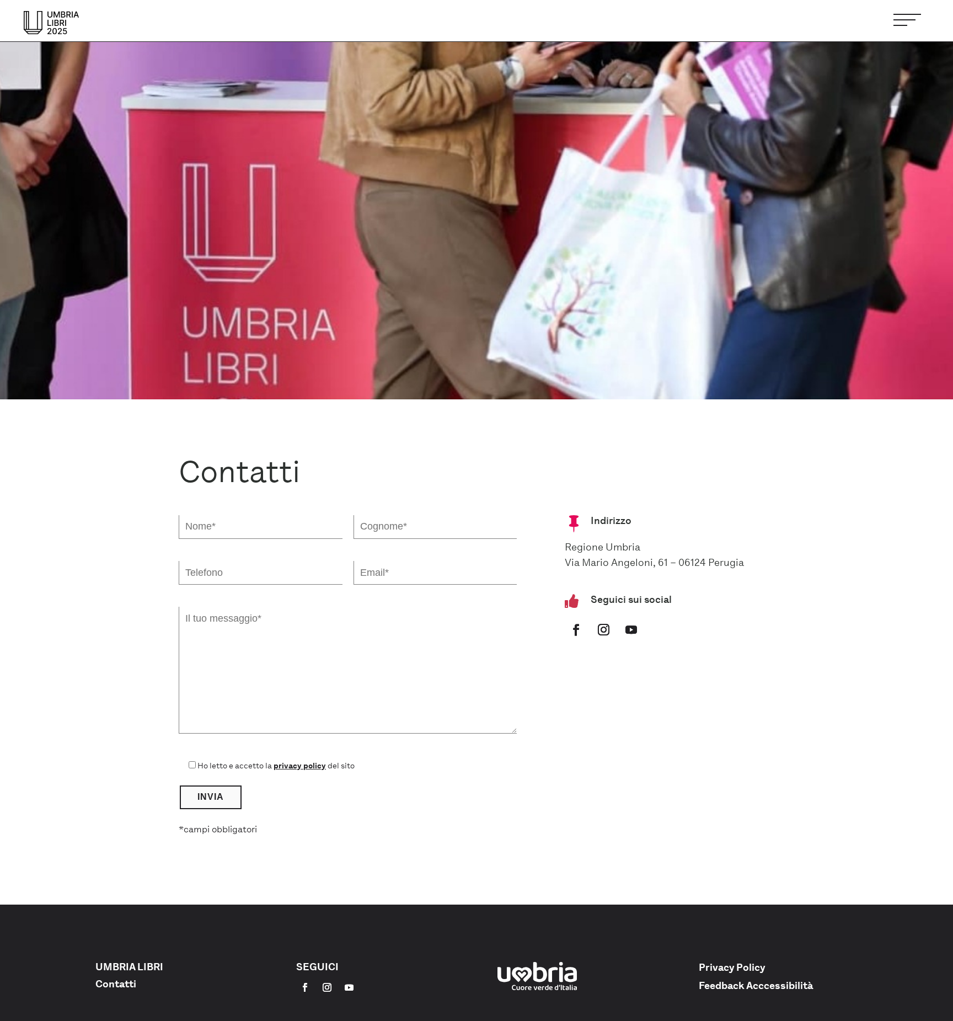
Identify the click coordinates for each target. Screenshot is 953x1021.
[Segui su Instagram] (603, 630)
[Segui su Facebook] (576, 630)
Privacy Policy (732, 967)
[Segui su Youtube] (631, 630)
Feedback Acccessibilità (756, 985)
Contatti (115, 984)
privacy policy (300, 766)
